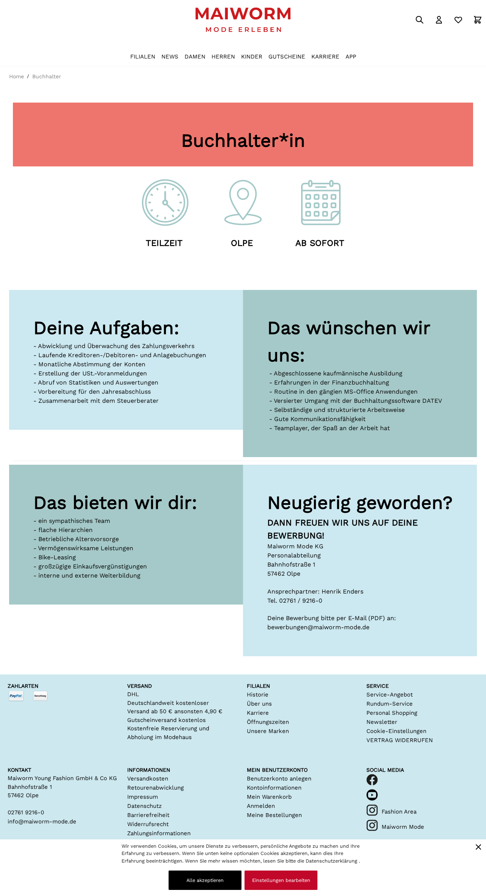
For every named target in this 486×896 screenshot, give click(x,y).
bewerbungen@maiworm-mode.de (318, 627)
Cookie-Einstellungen (396, 731)
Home (16, 76)
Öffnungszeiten (268, 722)
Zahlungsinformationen (159, 833)
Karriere (258, 712)
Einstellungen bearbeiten (281, 880)
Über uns (259, 703)
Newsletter (381, 722)
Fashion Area (399, 811)
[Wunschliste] (458, 19)
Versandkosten (147, 778)
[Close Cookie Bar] (478, 847)
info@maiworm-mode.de (42, 821)
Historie (257, 694)
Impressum (142, 796)
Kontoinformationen (274, 787)
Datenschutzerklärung (332, 861)
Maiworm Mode (403, 826)
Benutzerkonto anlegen (279, 778)
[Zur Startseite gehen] (243, 20)
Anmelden (261, 806)
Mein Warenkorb (269, 796)
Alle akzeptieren (205, 880)
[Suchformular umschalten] (419, 19)
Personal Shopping (391, 712)
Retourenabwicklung (155, 787)
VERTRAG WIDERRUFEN (399, 740)
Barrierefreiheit (148, 815)
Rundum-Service (389, 703)
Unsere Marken (268, 731)
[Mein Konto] (438, 19)
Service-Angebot (389, 694)
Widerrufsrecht (148, 824)
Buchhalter (46, 76)
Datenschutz (144, 806)
